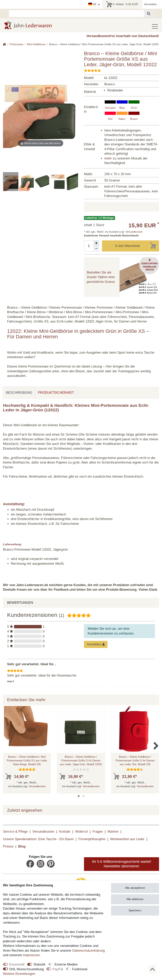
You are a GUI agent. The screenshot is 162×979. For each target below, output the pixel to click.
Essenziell (16, 964)
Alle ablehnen (134, 899)
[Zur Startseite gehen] (4, 44)
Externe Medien (66, 964)
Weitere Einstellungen (19, 974)
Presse (8, 846)
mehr (108, 158)
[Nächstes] (75, 110)
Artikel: (125, 4)
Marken (113, 831)
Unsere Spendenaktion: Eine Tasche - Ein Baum (38, 839)
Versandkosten (133, 231)
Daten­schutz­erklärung (88, 950)
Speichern (135, 910)
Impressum (31, 955)
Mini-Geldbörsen (36, 44)
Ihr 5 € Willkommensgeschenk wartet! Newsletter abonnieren (121, 864)
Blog (21, 846)
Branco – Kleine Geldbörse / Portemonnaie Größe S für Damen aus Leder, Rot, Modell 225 (135, 760)
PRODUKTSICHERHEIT (56, 392)
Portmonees (17, 44)
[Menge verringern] (96, 248)
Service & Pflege (15, 831)
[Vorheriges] (6, 110)
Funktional (79, 969)
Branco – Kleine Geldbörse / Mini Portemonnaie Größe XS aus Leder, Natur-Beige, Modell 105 (27, 760)
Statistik (39, 964)
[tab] (19, 393)
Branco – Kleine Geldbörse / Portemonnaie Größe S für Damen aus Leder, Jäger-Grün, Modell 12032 (81, 760)
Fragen (97, 831)
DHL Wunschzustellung (26, 969)
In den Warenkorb (127, 246)
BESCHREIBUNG (19, 392)
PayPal (58, 969)
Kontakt (64, 831)
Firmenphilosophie (91, 839)
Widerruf (81, 831)
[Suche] (148, 13)
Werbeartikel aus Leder (127, 839)
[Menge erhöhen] (96, 243)
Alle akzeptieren (135, 887)
